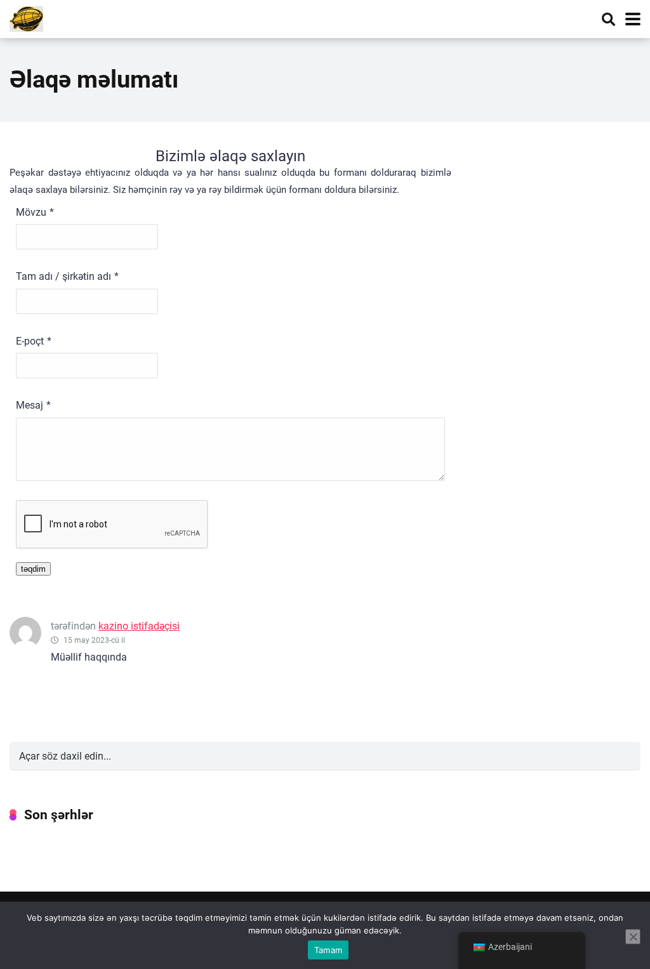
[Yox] (632, 936)
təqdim (33, 569)
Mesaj (29, 405)
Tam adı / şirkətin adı (63, 276)
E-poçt (30, 341)
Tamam (328, 950)
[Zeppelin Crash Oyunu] (26, 17)
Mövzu (31, 212)
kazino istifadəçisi (139, 626)
